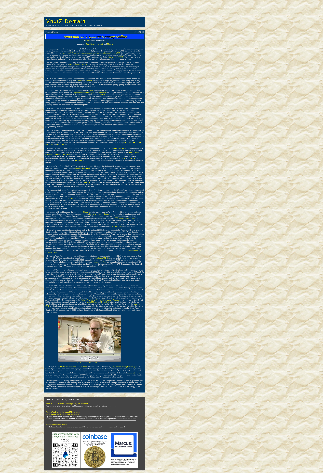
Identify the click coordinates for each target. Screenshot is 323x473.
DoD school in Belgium (78, 65)
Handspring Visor (100, 262)
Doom (79, 81)
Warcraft (89, 81)
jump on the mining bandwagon (124, 367)
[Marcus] (123, 468)
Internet (100, 44)
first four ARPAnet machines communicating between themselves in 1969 (91, 53)
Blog (87, 44)
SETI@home (116, 226)
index (87, 40)
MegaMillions (92, 302)
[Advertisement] (22, 38)
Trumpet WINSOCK (118, 148)
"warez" (102, 94)
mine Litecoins (134, 373)
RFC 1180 (137, 142)
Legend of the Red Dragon (83, 92)
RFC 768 (60, 144)
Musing (110, 44)
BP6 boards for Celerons (124, 218)
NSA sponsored (132, 250)
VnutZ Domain (66, 21)
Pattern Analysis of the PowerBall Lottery (62, 414)
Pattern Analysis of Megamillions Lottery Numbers (100, 300)
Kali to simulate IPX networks (100, 214)
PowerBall (105, 302)
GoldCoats (87, 182)
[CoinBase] (94, 468)
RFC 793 (49, 144)
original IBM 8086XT (116, 57)
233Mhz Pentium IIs (83, 168)
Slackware (78, 160)
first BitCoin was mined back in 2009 (72, 367)
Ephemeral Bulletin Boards (57, 425)
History (93, 44)
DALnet (133, 158)
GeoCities (70, 198)
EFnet (123, 158)
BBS (91, 90)
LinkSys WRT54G (102, 258)
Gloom (85, 212)
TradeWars (102, 92)
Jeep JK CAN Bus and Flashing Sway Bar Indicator (67, 404)
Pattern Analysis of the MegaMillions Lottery (64, 412)
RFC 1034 (127, 142)
